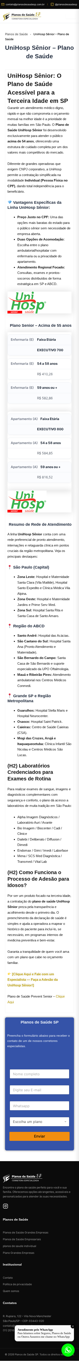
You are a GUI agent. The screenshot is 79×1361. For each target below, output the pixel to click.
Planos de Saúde (16, 34)
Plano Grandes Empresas (18, 1252)
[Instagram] (5, 1207)
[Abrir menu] (71, 16)
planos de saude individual (19, 1246)
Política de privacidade (17, 1284)
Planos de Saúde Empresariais (22, 1239)
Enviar (39, 1136)
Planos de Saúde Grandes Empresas (25, 1232)
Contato (8, 1277)
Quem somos (11, 1291)
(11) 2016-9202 (12, 1330)
